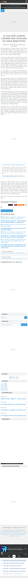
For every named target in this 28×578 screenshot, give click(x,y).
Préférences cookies (14, 536)
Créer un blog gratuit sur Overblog (8, 531)
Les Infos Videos (14, 6)
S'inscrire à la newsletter (7, 210)
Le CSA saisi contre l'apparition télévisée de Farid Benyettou (14, 164)
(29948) (4, 384)
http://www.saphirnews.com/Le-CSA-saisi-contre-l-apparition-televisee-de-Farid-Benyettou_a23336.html (14, 176)
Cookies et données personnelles (17, 534)
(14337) (4, 387)
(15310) (4, 385)
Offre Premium (6, 534)
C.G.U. (10, 533)
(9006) (4, 390)
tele (14, 33)
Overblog (23, 527)
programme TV (10, 463)
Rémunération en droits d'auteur (20, 533)
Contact (24, 531)
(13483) (4, 388)
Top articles (18, 531)
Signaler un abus (3, 533)
